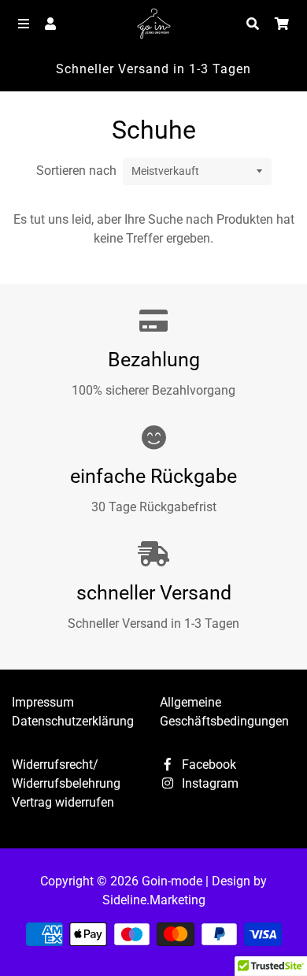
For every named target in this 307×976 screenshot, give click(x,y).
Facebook (207, 764)
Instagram (209, 783)
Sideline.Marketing (153, 900)
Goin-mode (172, 881)
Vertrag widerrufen (63, 802)
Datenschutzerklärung (73, 721)
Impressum (43, 702)
